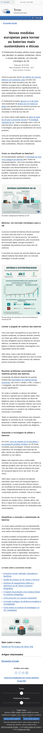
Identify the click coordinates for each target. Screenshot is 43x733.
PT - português (5, 2)
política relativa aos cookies (32, 727)
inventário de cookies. (24, 729)
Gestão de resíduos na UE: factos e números (21, 580)
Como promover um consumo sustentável (20, 598)
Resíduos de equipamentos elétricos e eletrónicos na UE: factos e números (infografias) (18, 585)
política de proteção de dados (9, 727)
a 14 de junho (32, 101)
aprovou (23, 101)
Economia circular (10, 661)
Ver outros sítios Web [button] (26, 2)
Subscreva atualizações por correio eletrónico (21, 678)
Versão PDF (21, 681)
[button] (38, 18)
